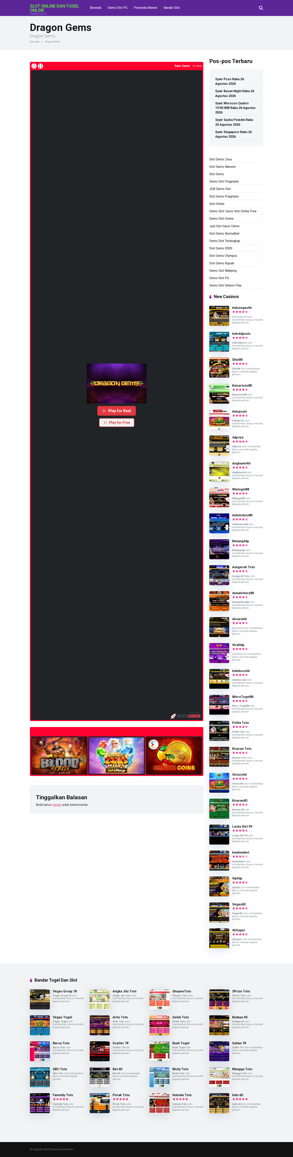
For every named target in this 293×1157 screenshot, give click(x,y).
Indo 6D (237, 1095)
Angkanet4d (241, 463)
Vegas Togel (62, 1017)
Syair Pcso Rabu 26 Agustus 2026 (229, 81)
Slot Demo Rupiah (221, 263)
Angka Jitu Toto (125, 991)
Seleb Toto (180, 1017)
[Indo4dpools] (219, 351)
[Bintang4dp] (219, 558)
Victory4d (239, 775)
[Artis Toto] (100, 1034)
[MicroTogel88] (219, 714)
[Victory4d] (219, 791)
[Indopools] (219, 428)
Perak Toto (121, 1095)
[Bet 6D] (100, 1086)
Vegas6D (239, 904)
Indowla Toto (182, 1095)
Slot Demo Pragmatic (224, 196)
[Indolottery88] (219, 532)
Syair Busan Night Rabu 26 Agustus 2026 (234, 93)
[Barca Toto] (40, 1060)
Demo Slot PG (117, 8)
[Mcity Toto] (159, 1086)
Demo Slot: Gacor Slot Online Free (233, 211)
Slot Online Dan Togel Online (54, 8)
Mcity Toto (180, 1069)
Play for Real (119, 411)
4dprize (238, 437)
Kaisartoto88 (242, 385)
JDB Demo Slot (220, 189)
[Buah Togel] (159, 1060)
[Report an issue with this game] (34, 66)
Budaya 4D (240, 1017)
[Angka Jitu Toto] (100, 1008)
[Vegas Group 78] (40, 1008)
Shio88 (237, 360)
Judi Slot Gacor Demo (224, 226)
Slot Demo (216, 174)
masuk (56, 805)
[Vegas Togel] (40, 1034)
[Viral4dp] (219, 662)
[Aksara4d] (219, 636)
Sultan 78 (239, 1043)
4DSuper (238, 930)
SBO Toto (60, 1069)
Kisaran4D (240, 800)
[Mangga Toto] (219, 1086)
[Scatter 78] (100, 1060)
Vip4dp (237, 878)
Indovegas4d (242, 308)
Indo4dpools (241, 334)
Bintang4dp (240, 541)
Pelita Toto (240, 723)
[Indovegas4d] (219, 325)
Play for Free (119, 422)
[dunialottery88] (219, 610)
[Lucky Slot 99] (219, 843)
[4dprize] (219, 454)
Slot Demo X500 (220, 248)
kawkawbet (240, 852)
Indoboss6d (241, 671)
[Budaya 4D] (219, 1034)
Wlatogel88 (240, 489)
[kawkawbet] (219, 869)
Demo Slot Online (221, 218)
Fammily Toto (63, 1095)
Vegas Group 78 (65, 991)
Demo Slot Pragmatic (224, 181)
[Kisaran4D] (219, 817)
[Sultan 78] (219, 1060)
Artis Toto (120, 1017)
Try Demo (59, 755)
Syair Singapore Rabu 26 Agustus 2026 (233, 134)
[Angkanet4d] (219, 480)
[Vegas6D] (219, 921)
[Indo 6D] (219, 1112)
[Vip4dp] (219, 895)
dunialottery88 (243, 593)
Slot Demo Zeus (220, 159)
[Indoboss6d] (219, 688)
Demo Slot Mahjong (223, 271)
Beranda (95, 8)
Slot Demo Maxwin (222, 167)
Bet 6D (118, 1069)
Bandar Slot (172, 8)
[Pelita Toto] (219, 740)
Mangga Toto (242, 1069)
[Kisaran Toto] (219, 766)
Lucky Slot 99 (242, 826)
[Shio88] (219, 376)
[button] (116, 383)
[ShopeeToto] (159, 1008)
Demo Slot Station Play (225, 285)
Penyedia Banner (145, 8)
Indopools (239, 411)
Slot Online (216, 204)
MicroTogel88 (242, 697)
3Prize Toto (241, 991)
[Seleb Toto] (159, 1034)
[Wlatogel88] (219, 506)
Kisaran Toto (242, 749)
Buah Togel (180, 1043)
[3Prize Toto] (219, 1008)
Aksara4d (239, 619)
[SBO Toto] (40, 1086)
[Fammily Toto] (40, 1112)
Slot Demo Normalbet (224, 233)
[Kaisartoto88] (219, 402)
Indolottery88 (242, 515)
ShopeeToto (181, 991)
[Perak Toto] (100, 1112)
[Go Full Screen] (40, 66)
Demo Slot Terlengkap (224, 241)
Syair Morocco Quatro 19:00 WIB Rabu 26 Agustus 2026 (235, 107)
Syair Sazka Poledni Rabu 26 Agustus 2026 (234, 122)
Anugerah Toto (243, 567)
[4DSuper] (219, 947)
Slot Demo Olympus (223, 256)
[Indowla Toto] (159, 1112)
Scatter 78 (120, 1043)
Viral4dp (238, 645)
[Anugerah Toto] (219, 584)
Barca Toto (61, 1043)
